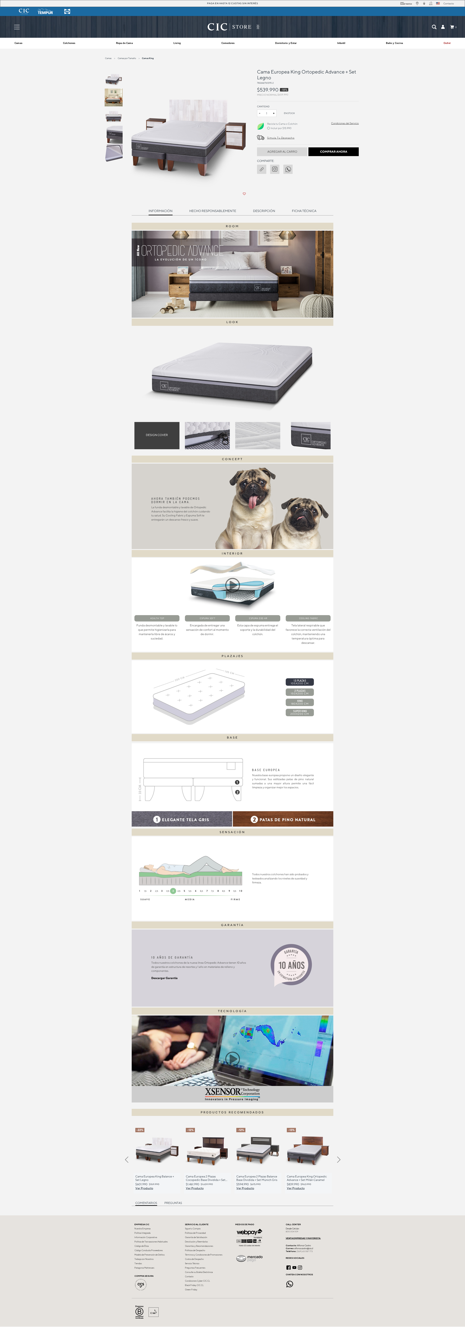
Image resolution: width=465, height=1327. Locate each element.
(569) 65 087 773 (305, 1251)
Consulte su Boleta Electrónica (199, 1272)
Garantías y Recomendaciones (199, 1246)
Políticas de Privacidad (195, 1233)
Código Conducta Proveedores (148, 1250)
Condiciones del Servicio (345, 123)
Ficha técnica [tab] (304, 211)
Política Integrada (142, 1233)
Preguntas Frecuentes (195, 1268)
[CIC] (24, 11)
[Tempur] (46, 11)
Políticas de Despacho (195, 1250)
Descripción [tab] (264, 211)
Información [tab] (161, 211)
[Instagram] (300, 1267)
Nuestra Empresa (142, 1228)
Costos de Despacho (194, 1259)
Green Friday (191, 1289)
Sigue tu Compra (193, 1228)
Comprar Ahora (333, 151)
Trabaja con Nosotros (143, 1259)
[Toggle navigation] (17, 27)
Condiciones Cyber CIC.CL (197, 1281)
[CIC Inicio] (229, 26)
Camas (108, 58)
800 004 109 (292, 1231)
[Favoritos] (244, 194)
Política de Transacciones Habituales (151, 1241)
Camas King (148, 58)
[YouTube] (294, 1267)
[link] (447, 43)
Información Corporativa (145, 1237)
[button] (443, 27)
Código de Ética (141, 1246)
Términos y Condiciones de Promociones (203, 1254)
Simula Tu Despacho (280, 137)
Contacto (189, 1276)
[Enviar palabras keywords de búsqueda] (434, 27)
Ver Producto (144, 1188)
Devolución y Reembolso (196, 1241)
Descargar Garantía (164, 978)
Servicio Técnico (192, 1263)
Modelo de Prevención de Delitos (149, 1254)
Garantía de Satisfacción (196, 1237)
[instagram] (276, 168)
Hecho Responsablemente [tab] (212, 211)
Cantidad (263, 106)
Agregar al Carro (282, 151)
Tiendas (138, 1263)
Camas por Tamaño (127, 58)
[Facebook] (288, 1267)
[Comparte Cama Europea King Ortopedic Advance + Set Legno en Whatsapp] (289, 168)
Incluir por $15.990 (281, 128)
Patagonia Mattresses (144, 1268)
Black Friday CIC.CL (194, 1285)
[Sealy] (67, 11)
